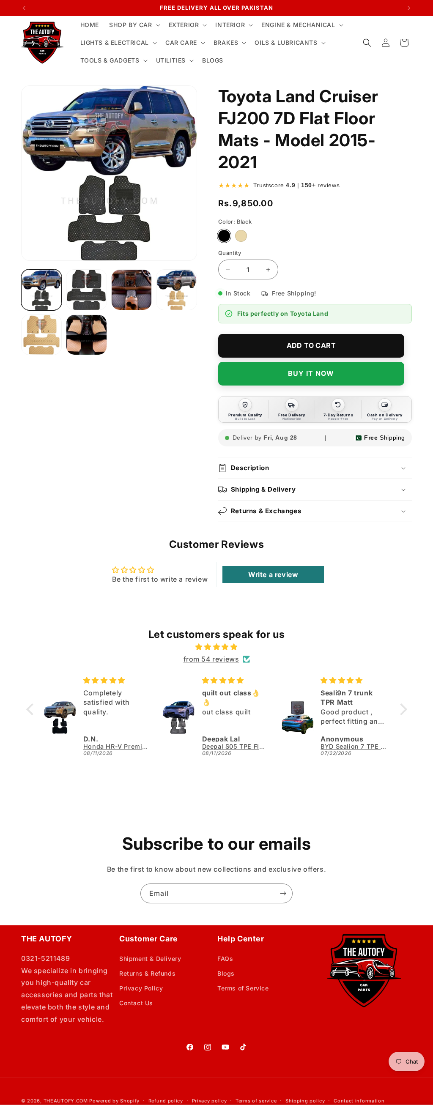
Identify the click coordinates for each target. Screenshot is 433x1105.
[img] (216, 647)
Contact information (359, 1101)
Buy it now (311, 373)
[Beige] (241, 236)
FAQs (225, 958)
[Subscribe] (283, 893)
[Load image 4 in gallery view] (176, 289)
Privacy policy (209, 1101)
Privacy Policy (141, 988)
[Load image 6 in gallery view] (86, 335)
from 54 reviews (211, 659)
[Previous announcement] (24, 8)
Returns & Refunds (147, 973)
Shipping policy (305, 1101)
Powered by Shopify (114, 1101)
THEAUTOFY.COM (66, 1101)
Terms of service (256, 1101)
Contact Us (136, 1003)
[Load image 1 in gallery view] (41, 289)
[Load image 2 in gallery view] (86, 289)
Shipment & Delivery (150, 958)
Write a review (273, 574)
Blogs (226, 973)
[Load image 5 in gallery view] (41, 335)
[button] (134, 25)
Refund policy (165, 1101)
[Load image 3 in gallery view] (131, 289)
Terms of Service (243, 988)
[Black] (224, 236)
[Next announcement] (409, 8)
